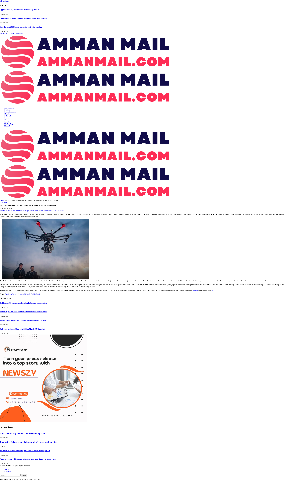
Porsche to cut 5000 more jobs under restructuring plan (21, 27)
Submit (24, 475)
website (195, 290)
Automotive (9, 108)
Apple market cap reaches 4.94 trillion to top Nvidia (19, 10)
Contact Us (8, 471)
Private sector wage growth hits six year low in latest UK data (23, 320)
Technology (9, 124)
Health (7, 114)
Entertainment (10, 112)
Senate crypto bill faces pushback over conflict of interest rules (23, 312)
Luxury (7, 118)
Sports (7, 122)
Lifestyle (8, 116)
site (213, 290)
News (6, 120)
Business (7, 110)
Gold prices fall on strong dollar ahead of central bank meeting (23, 18)
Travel (7, 126)
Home (2, 200)
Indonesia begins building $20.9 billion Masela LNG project (22, 329)
